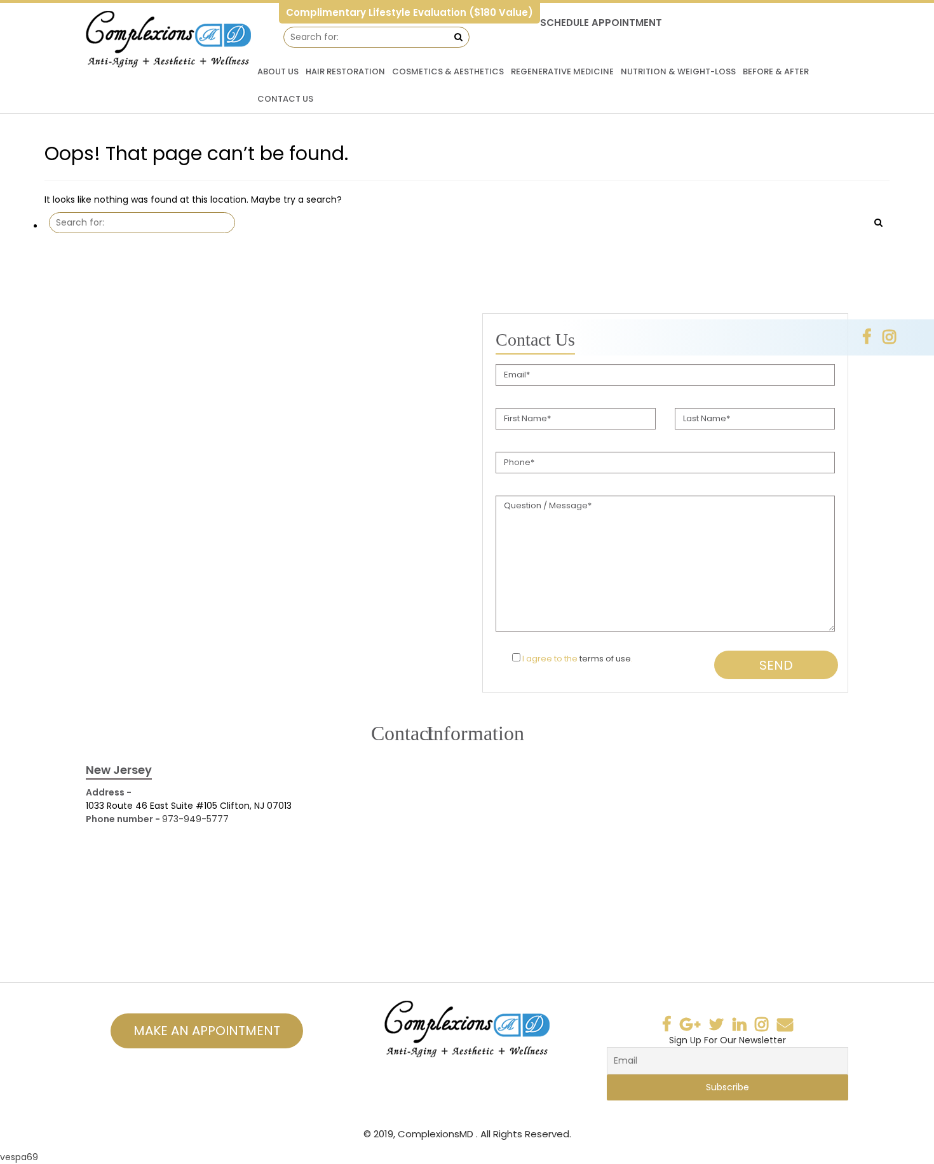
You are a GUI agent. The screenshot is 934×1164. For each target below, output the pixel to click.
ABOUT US (278, 71)
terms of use (605, 659)
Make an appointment (206, 1030)
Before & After (776, 71)
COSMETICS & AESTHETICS (448, 71)
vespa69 (19, 1157)
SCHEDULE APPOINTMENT (601, 22)
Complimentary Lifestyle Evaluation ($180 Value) (409, 12)
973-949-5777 (195, 819)
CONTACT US (285, 99)
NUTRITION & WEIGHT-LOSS (678, 71)
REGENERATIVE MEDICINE (562, 71)
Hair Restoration (345, 71)
